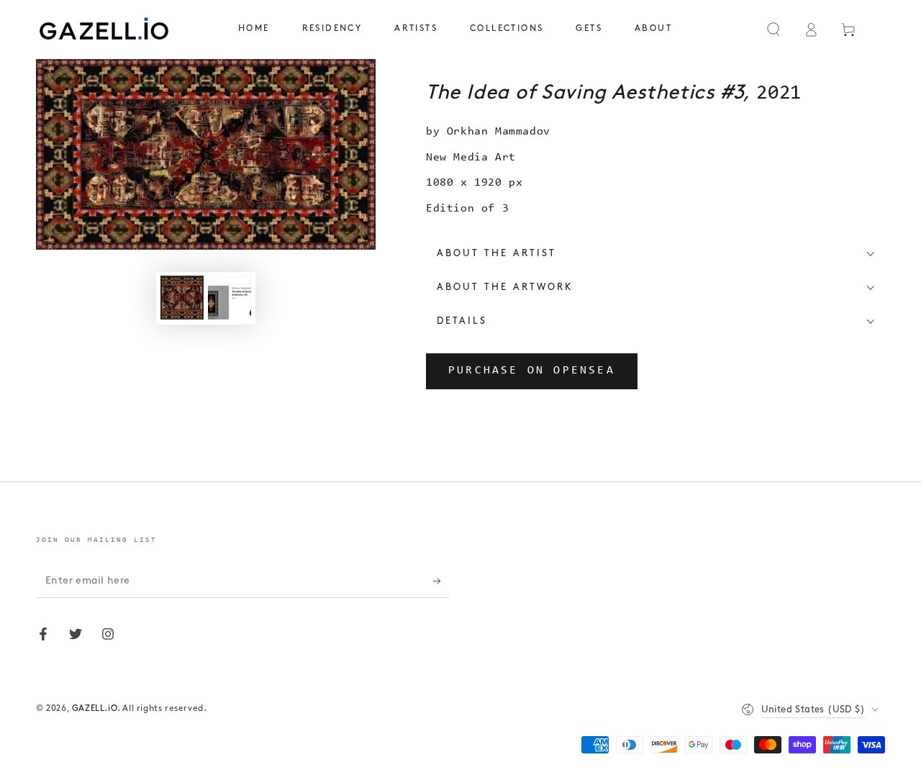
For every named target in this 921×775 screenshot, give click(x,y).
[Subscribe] (441, 581)
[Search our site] (773, 29)
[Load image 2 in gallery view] (229, 297)
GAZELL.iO (94, 708)
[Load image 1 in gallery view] (182, 297)
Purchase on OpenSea (531, 370)
